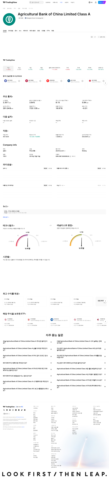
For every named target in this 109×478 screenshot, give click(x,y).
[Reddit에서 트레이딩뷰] (25, 410)
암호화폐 (35, 417)
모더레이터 (74, 416)
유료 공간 (74, 433)
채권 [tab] (53, 30)
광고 (94, 419)
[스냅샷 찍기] (92, 37)
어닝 (34, 436)
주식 (34, 412)
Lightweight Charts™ (98, 411)
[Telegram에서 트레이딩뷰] (19, 410)
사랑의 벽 (74, 409)
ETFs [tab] (48, 30)
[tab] (45, 168)
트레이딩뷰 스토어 (55, 447)
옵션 (34, 447)
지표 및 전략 (75, 428)
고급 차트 (95, 413)
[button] (51, 2)
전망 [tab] (38, 30)
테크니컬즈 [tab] (33, 30)
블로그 (52, 438)
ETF (34, 414)
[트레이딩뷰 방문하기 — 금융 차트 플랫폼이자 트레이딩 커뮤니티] (9, 60)
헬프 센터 (53, 440)
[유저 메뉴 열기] (95, 2)
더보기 (72, 2)
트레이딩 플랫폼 (97, 414)
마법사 (73, 430)
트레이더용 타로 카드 (56, 449)
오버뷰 (52, 417)
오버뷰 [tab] (5, 30)
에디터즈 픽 (75, 424)
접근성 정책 (54, 462)
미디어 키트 (54, 443)
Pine (34, 422)
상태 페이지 (54, 467)
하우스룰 (74, 414)
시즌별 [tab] (43, 30)
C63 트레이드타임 (55, 451)
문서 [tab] (16, 30)
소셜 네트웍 (75, 408)
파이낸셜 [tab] (10, 30)
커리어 (52, 441)
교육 (73, 422)
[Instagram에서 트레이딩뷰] (13, 410)
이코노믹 (35, 435)
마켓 (61, 2)
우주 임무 (53, 436)
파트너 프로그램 (97, 422)
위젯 (94, 408)
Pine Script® (36, 451)
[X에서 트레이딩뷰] (4, 410)
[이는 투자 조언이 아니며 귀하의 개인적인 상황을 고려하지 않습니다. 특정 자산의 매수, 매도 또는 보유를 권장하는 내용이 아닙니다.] (24, 228)
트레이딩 (74, 421)
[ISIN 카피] (70, 156)
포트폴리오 (36, 444)
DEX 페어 (35, 421)
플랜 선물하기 (54, 413)
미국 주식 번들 (54, 430)
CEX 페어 (35, 419)
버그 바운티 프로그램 (56, 465)
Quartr (23, 426)
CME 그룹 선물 (54, 427)
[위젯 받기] (95, 37)
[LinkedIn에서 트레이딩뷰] (16, 410)
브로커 (66, 2)
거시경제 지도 (36, 449)
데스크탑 (35, 457)
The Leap (53, 422)
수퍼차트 (35, 408)
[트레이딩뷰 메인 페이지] (10, 2)
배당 (34, 438)
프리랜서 (74, 432)
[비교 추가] (19, 81)
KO (91, 2)
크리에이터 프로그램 (77, 413)
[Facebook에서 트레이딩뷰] (7, 410)
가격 (52, 409)
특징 (52, 408)
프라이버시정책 (54, 459)
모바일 (34, 455)
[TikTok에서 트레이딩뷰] (22, 410)
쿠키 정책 (53, 460)
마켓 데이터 (54, 411)
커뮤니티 (55, 2)
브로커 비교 (54, 421)
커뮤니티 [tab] (25, 30)
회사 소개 (53, 435)
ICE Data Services (20, 417)
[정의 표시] (8, 100)
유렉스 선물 (54, 428)
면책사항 (53, 457)
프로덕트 (48, 2)
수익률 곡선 (36, 446)
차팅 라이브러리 (97, 409)
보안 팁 (53, 463)
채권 (34, 416)
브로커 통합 (96, 421)
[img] (42, 18)
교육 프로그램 (96, 424)
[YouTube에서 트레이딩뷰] (10, 410)
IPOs (34, 440)
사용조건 (53, 455)
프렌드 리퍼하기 (76, 411)
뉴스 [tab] (20, 30)
